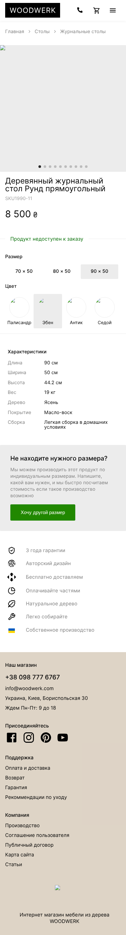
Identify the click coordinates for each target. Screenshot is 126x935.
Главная (14, 31)
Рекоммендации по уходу (36, 797)
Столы (42, 31)
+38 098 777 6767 (32, 677)
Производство (22, 825)
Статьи (13, 864)
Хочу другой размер (43, 512)
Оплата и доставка (27, 768)
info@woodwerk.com (29, 688)
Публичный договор (29, 845)
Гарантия (16, 787)
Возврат (15, 778)
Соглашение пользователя (37, 835)
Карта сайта (19, 855)
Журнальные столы (83, 31)
